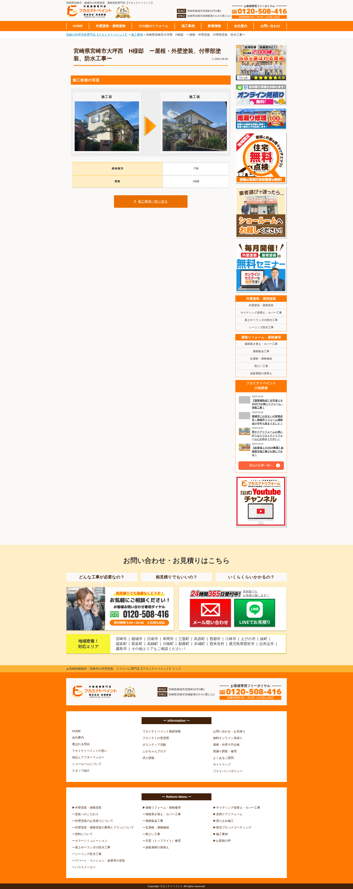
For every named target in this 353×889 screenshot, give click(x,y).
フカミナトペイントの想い (89, 750)
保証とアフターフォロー (88, 757)
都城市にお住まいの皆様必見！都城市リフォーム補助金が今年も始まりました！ (267, 420)
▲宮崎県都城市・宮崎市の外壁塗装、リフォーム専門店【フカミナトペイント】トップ (123, 668)
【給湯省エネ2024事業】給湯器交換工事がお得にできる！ (268, 451)
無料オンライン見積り (228, 738)
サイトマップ (222, 764)
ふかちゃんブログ (154, 751)
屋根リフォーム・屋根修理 (261, 337)
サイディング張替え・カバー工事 (261, 312)
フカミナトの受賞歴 (155, 738)
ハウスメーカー (85, 867)
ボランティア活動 (154, 744)
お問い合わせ (270, 26)
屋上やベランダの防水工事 (261, 319)
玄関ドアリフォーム (229, 814)
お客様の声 (223, 840)
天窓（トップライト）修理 (163, 840)
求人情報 (148, 757)
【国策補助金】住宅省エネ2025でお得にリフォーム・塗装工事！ (268, 404)
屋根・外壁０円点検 (226, 744)
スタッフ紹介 (81, 770)
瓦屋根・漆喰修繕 (261, 358)
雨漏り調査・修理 (225, 751)
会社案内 (240, 26)
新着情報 (214, 26)
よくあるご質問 (223, 757)
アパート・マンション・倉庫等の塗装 (100, 860)
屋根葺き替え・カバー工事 (261, 343)
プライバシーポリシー (228, 771)
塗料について (84, 834)
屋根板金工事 (261, 351)
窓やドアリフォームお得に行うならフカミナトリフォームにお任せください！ (267, 435)
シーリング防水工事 (261, 327)
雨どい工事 (261, 365)
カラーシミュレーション (91, 840)
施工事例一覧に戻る (153, 201)
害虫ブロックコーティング (233, 827)
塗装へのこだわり (87, 814)
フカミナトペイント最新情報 (161, 731)
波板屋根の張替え (261, 373)
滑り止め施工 (225, 820)
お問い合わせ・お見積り (229, 731)
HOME (78, 26)
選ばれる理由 (81, 744)
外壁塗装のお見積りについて (94, 820)
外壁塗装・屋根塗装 (111, 26)
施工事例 (188, 26)
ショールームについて (86, 764)
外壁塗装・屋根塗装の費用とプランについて (104, 827)
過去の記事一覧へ (261, 465)
